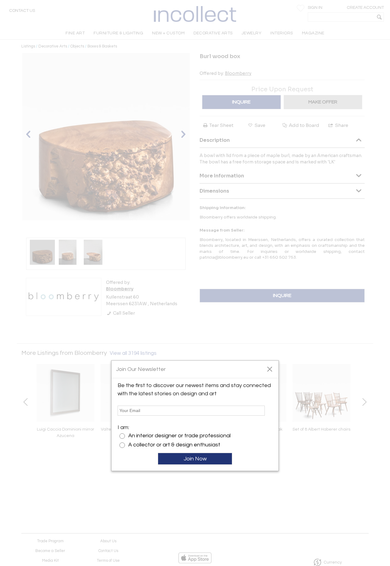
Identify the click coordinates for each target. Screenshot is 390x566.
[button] (269, 369)
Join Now (195, 459)
